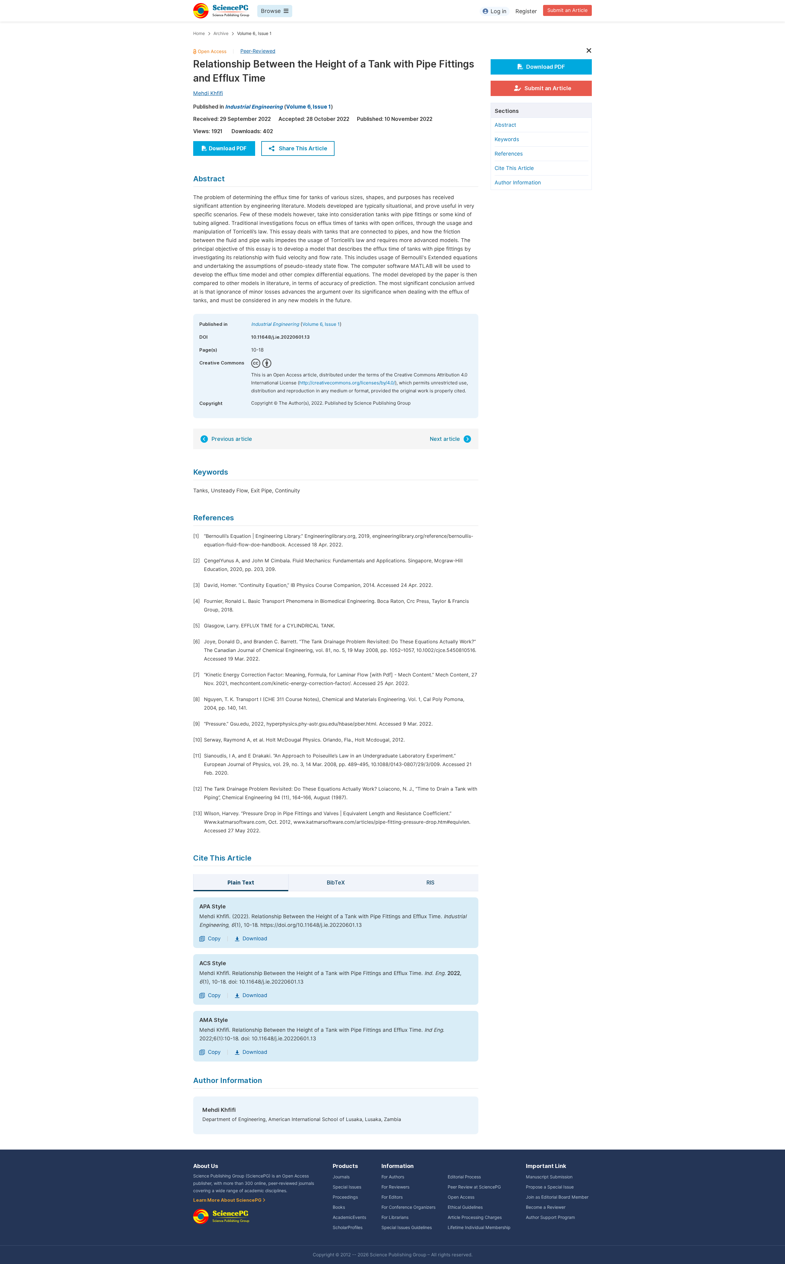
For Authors (392, 1176)
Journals (341, 1176)
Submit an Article (567, 10)
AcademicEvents (349, 1217)
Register (526, 11)
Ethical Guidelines (465, 1207)
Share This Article (303, 148)
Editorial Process (464, 1176)
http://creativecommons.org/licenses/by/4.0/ (347, 383)
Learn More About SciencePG (227, 1200)
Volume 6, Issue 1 (254, 33)
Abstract (505, 125)
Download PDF (228, 148)
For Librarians (394, 1217)
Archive (220, 33)
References (509, 154)
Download (255, 938)
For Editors (392, 1197)
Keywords (507, 139)
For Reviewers (395, 1187)
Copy (214, 938)
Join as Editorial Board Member (557, 1197)
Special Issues (347, 1187)
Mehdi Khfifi (208, 93)
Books (339, 1207)
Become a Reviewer (545, 1207)
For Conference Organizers (408, 1207)
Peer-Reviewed (257, 51)
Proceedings (345, 1197)
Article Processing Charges (475, 1217)
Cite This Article (514, 168)
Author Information (518, 182)
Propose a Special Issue (550, 1187)
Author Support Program (550, 1217)
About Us (205, 1166)
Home (199, 33)
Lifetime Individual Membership (479, 1227)
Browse (271, 11)
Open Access (461, 1197)
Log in (499, 11)
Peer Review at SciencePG (474, 1187)
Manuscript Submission (549, 1176)
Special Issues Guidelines (406, 1227)
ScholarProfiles (347, 1227)
